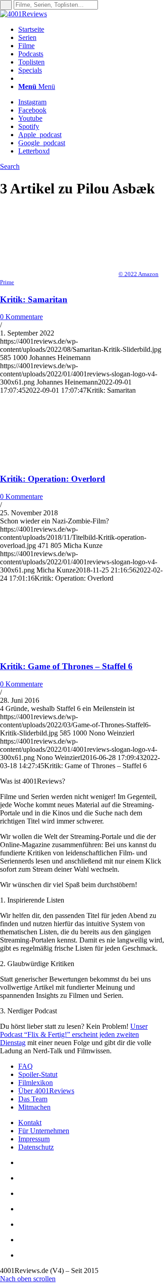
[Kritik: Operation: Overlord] (59, 461)
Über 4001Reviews (46, 1091)
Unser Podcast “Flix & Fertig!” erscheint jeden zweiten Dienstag (74, 1034)
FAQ (25, 1066)
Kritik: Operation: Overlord (52, 479)
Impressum (34, 1139)
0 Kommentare (21, 317)
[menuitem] (91, 29)
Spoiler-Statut (37, 1074)
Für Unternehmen (43, 1131)
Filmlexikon (35, 1082)
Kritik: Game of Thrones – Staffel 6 (66, 666)
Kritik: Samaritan (33, 299)
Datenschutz (36, 1147)
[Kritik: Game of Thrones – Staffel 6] (59, 649)
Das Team (32, 1099)
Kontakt (29, 1122)
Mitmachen (34, 1107)
